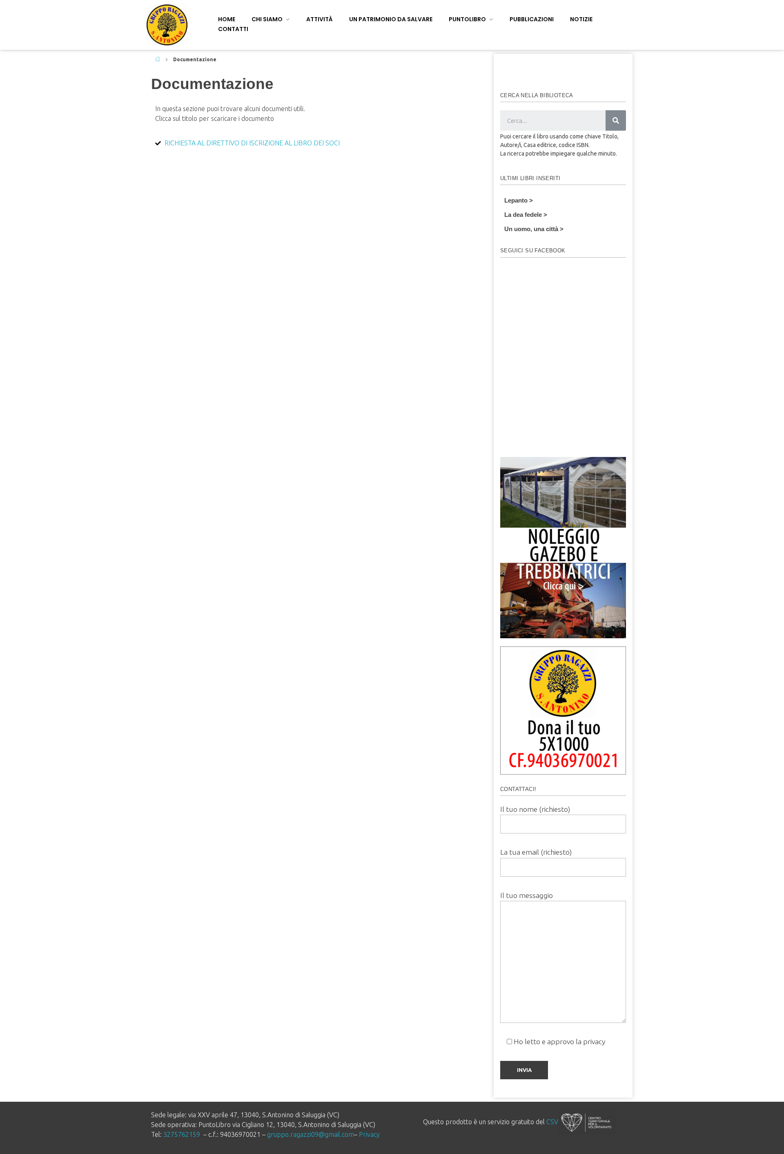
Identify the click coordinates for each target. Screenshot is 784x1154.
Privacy (369, 1134)
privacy (594, 1041)
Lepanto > (518, 200)
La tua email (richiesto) (536, 852)
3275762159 (181, 1134)
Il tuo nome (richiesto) (535, 809)
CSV (552, 1121)
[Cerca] (616, 120)
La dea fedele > (525, 214)
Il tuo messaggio (526, 895)
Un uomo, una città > (534, 228)
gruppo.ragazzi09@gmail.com (310, 1134)
